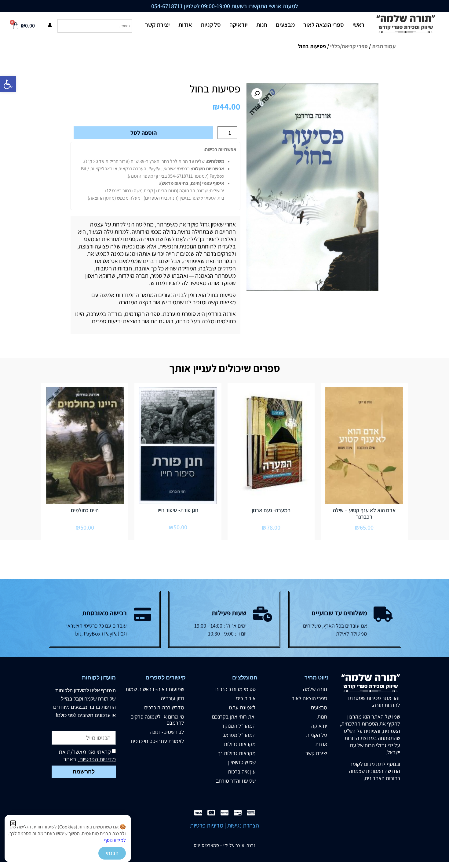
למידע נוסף (115, 840)
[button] (13, 823)
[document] (224, 431)
